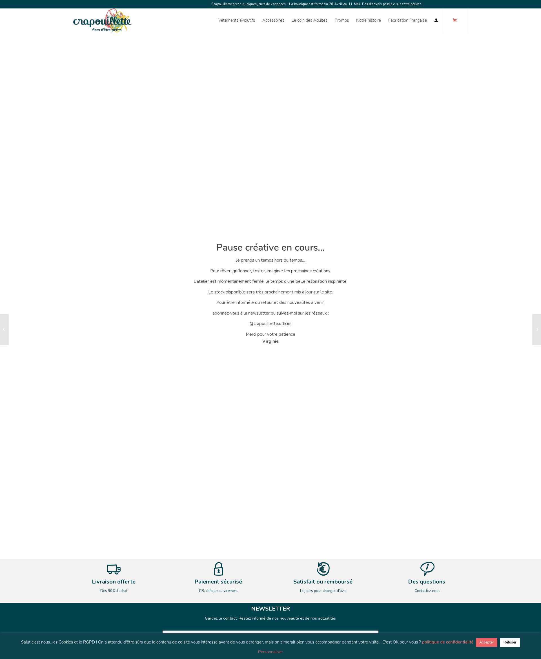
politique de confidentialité (447, 642)
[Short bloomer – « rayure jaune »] (4, 329)
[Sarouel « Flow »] (536, 329)
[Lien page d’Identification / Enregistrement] (436, 20)
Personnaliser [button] (270, 652)
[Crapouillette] (102, 20)
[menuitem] (237, 20)
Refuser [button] (510, 642)
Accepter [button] (486, 642)
